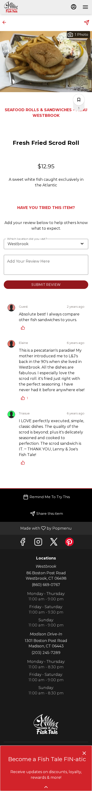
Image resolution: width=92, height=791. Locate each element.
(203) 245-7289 (46, 652)
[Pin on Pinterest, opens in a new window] (69, 543)
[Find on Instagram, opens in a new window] (38, 543)
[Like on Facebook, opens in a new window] (22, 543)
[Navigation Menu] (85, 7)
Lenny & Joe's (46, 724)
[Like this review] (24, 328)
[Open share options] (86, 22)
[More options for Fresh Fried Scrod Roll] (78, 99)
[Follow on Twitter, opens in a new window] (54, 543)
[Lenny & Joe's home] (25, 7)
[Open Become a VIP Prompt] (46, 787)
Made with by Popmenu (38, 528)
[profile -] (73, 7)
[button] (5, 22)
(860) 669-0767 (46, 584)
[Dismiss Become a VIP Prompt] (84, 753)
